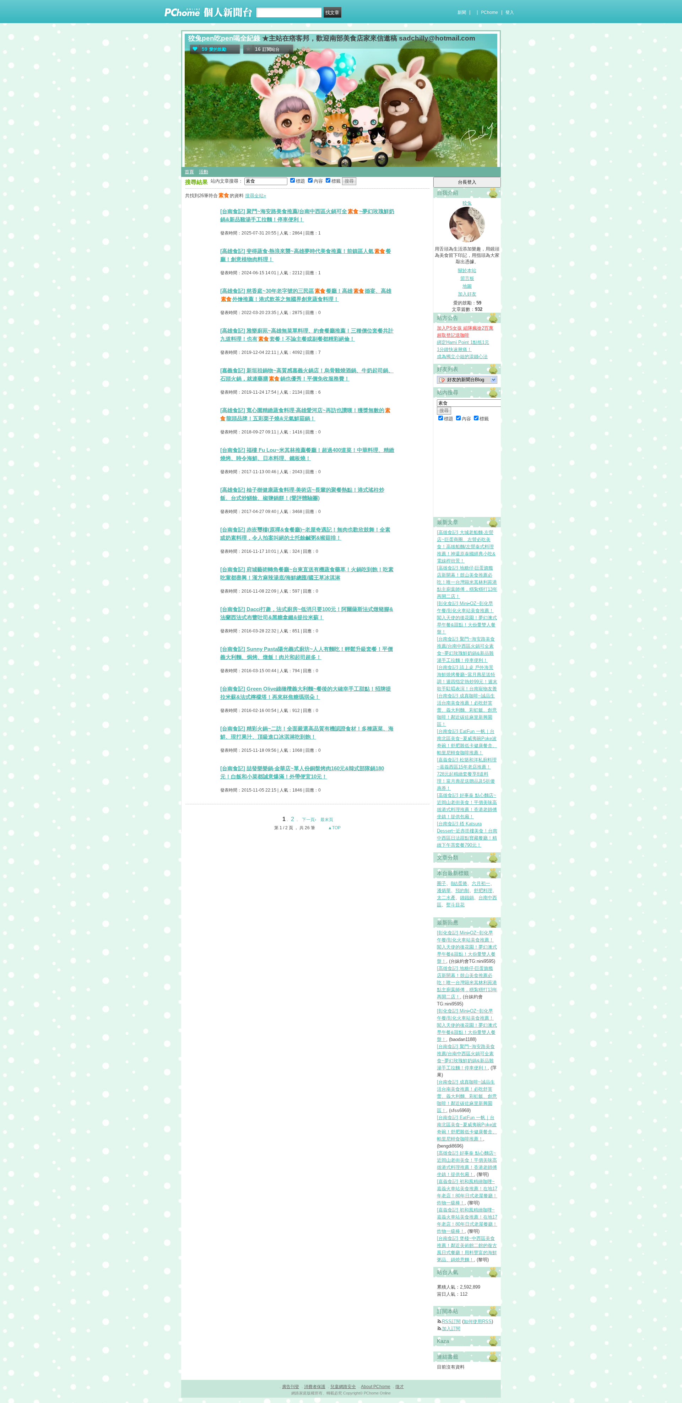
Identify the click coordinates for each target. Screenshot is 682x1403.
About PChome (375, 1386)
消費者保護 (314, 1386)
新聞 (462, 12)
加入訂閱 (451, 1328)
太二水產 (446, 897)
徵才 (399, 1386)
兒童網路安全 (343, 1386)
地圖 (467, 286)
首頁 (189, 171)
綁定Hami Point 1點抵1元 (463, 342)
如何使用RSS (478, 1321)
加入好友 (467, 294)
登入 (509, 12)
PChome (489, 12)
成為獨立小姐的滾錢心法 (462, 356)
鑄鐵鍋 (467, 897)
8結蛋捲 (459, 883)
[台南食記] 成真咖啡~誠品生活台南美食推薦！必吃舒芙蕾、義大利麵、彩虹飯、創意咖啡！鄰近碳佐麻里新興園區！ (467, 710)
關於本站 (467, 270)
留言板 (467, 278)
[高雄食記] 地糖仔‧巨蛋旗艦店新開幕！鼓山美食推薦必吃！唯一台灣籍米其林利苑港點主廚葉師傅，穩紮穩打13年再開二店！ (467, 582)
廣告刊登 (290, 1386)
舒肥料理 (483, 890)
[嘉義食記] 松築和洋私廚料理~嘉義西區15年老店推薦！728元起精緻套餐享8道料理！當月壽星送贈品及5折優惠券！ (467, 774)
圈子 (441, 883)
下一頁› (309, 819)
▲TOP (334, 827)
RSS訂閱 (451, 1321)
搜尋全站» (255, 195)
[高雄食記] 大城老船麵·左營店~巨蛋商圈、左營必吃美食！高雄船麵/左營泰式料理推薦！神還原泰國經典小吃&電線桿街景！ (466, 546)
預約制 (462, 890)
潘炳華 (444, 890)
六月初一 (481, 883)
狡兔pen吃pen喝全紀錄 (224, 38)
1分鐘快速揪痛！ (454, 349)
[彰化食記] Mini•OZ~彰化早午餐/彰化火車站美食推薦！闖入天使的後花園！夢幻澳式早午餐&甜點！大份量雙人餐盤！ (467, 618)
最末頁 (326, 819)
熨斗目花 (455, 904)
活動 (203, 171)
